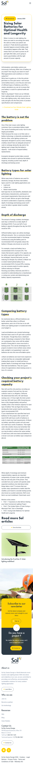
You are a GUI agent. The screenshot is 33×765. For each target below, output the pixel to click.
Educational (10, 18)
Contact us (17, 648)
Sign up (17, 621)
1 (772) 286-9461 (18, 737)
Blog (2, 717)
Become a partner (7, 702)
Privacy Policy (12, 759)
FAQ (2, 714)
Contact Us (8, 743)
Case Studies (5, 721)
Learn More (8, 689)
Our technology (6, 705)
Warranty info (19, 761)
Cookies (22, 757)
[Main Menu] (30, 3)
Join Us (3, 699)
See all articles (17, 527)
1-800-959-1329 (11, 735)
